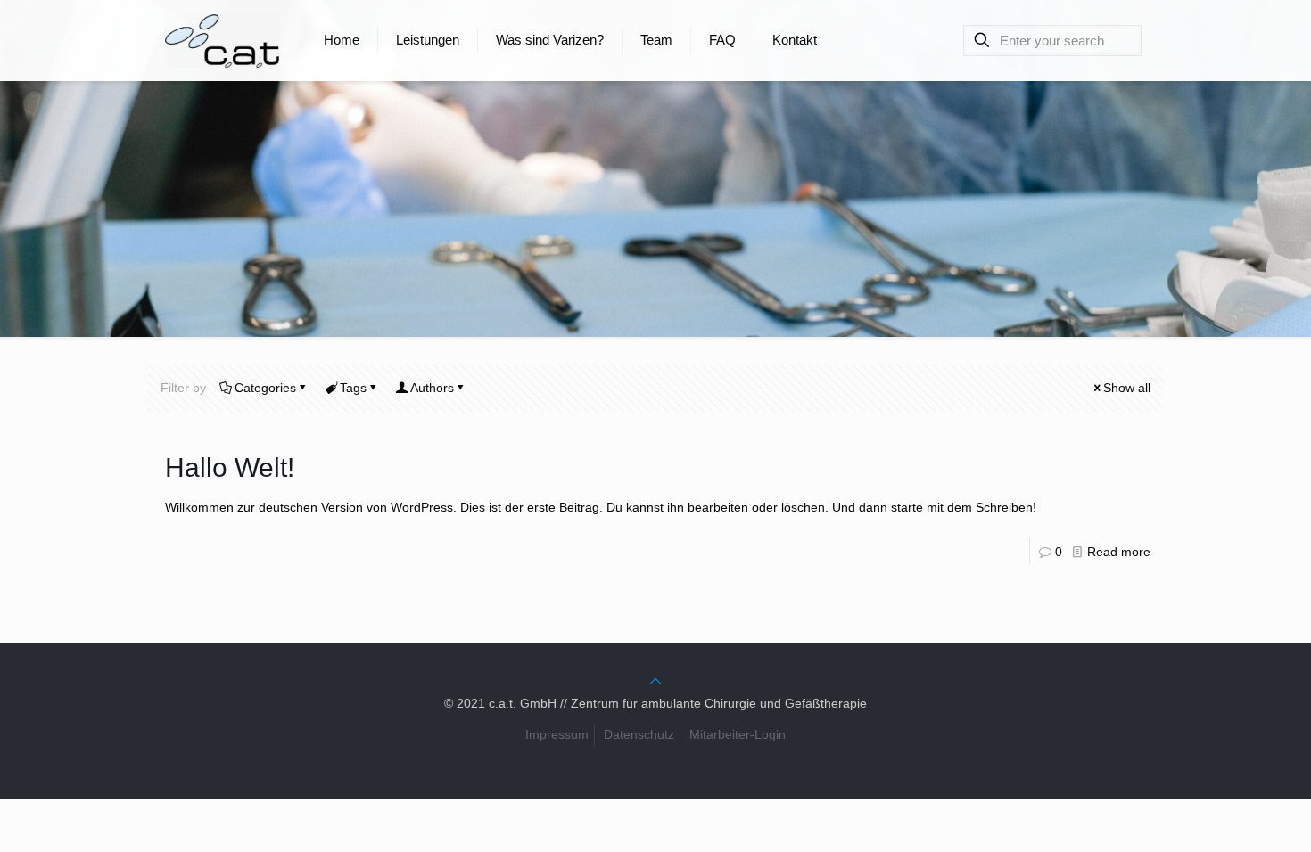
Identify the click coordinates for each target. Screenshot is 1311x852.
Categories (265, 388)
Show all (1126, 388)
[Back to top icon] (655, 681)
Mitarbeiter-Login (737, 734)
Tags (353, 388)
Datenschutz (639, 734)
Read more (1118, 552)
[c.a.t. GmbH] (222, 40)
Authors (432, 388)
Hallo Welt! (229, 467)
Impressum (557, 734)
